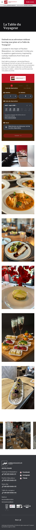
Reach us (4, 497)
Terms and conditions (7, 501)
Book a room (30, 2)
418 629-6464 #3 (28, 5)
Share (17, 520)
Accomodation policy (7, 499)
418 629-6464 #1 (11, 5)
